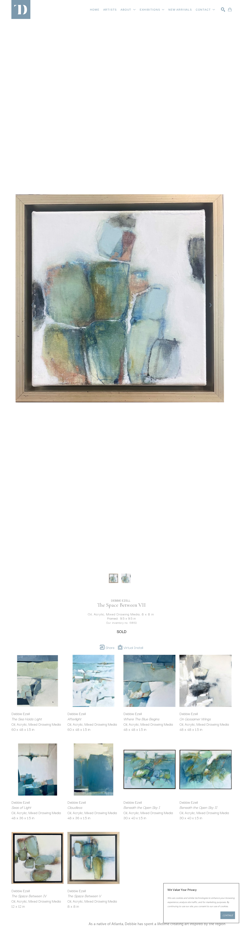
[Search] (223, 9)
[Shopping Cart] (230, 9)
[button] (128, 9)
